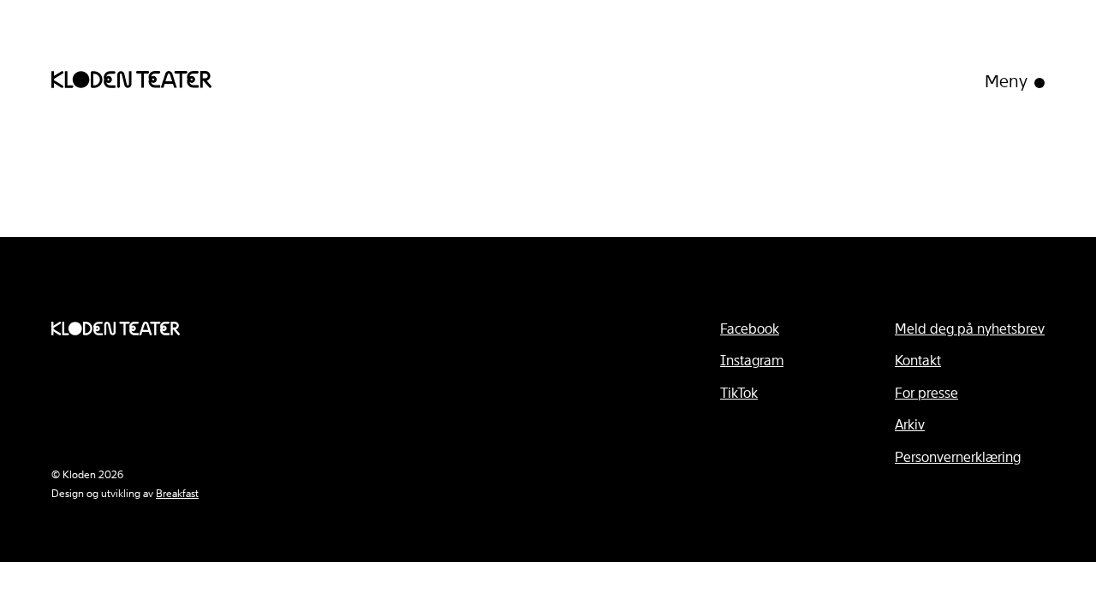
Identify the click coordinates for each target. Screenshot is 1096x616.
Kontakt (918, 361)
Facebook (749, 329)
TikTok (739, 393)
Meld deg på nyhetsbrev (970, 329)
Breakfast (177, 493)
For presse (926, 393)
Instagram (751, 361)
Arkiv (910, 425)
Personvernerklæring (958, 457)
